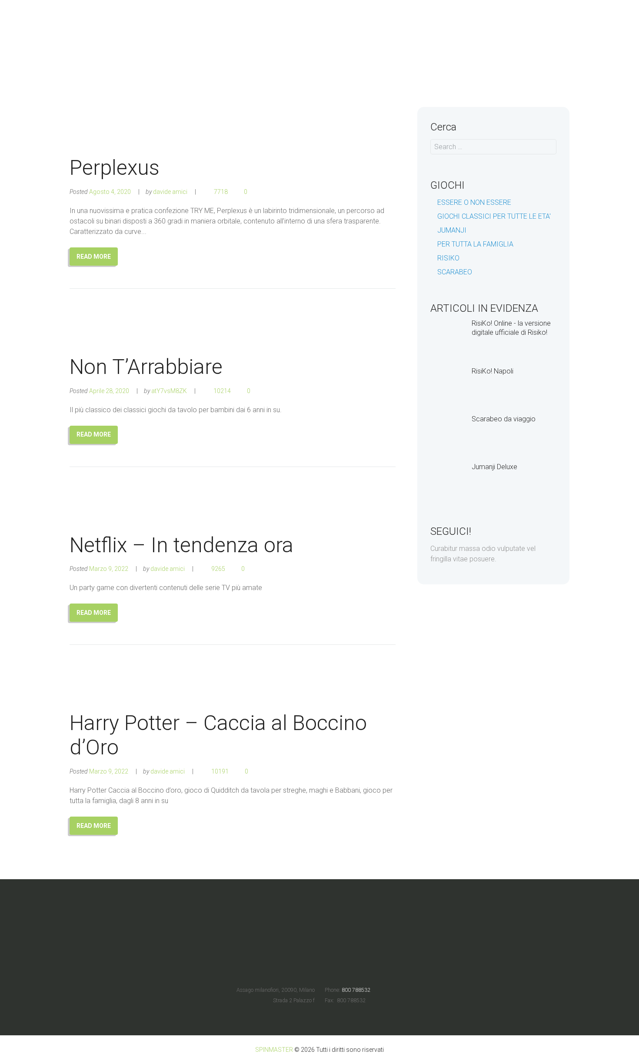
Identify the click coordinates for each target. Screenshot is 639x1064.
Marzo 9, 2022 (108, 568)
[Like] (258, 192)
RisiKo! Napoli (492, 371)
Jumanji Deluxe (494, 467)
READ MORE (94, 256)
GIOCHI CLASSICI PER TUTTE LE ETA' (494, 216)
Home (396, 56)
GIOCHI (475, 56)
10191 (220, 771)
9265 (218, 568)
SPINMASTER (274, 1049)
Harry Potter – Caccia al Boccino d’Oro (218, 735)
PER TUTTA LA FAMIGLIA (475, 244)
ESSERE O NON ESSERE (474, 202)
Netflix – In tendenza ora (181, 545)
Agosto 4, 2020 (110, 191)
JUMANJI (451, 230)
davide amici (170, 191)
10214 (222, 390)
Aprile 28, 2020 (109, 390)
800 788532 (355, 990)
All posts (435, 56)
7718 (221, 191)
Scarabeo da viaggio (504, 419)
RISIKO (448, 258)
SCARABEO (454, 272)
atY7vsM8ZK (169, 390)
